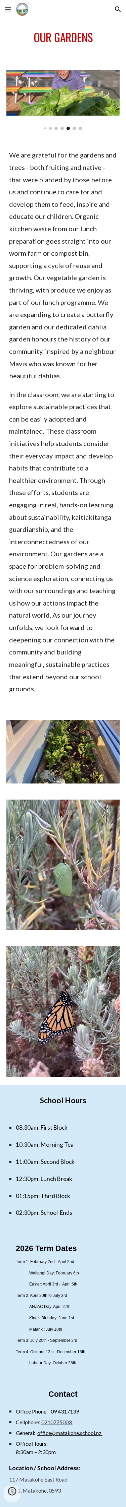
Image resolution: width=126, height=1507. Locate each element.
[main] (63, 40)
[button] (8, 9)
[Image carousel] (63, 100)
